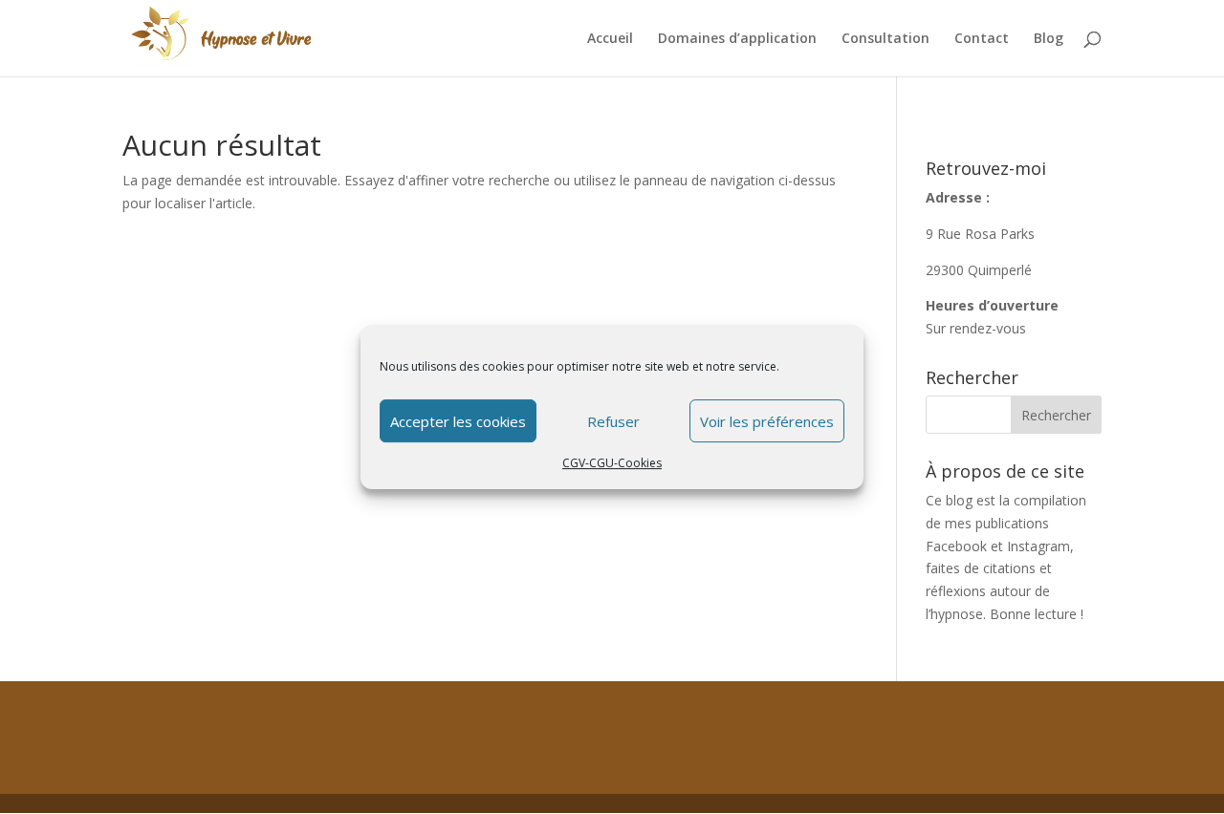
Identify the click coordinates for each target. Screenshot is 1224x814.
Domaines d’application (737, 39)
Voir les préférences (767, 421)
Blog (1048, 39)
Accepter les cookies (458, 421)
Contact (981, 39)
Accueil (610, 39)
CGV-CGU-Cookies (612, 463)
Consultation (885, 39)
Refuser (613, 421)
